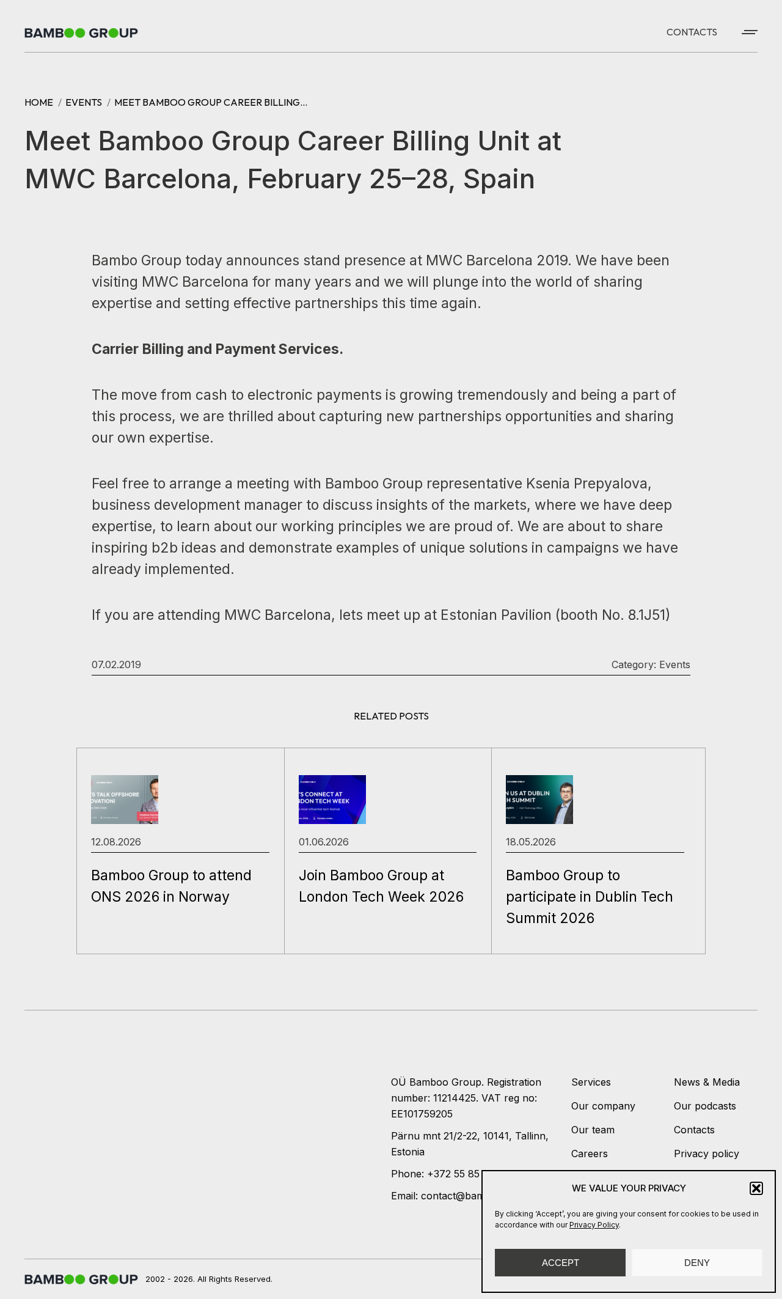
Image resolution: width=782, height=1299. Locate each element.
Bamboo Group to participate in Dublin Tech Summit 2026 (589, 897)
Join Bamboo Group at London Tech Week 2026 (381, 886)
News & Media (707, 1082)
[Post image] (124, 799)
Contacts (694, 1130)
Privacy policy (706, 1153)
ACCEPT (560, 1262)
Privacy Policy (594, 1224)
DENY (697, 1262)
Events (674, 664)
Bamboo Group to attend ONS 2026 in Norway (171, 886)
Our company (603, 1106)
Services (591, 1082)
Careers (589, 1153)
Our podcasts (705, 1106)
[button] (756, 1188)
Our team (593, 1130)
